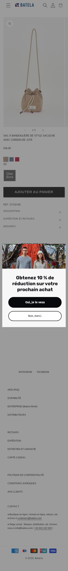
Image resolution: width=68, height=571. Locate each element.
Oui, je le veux (35, 302)
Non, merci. (35, 316)
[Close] (61, 248)
